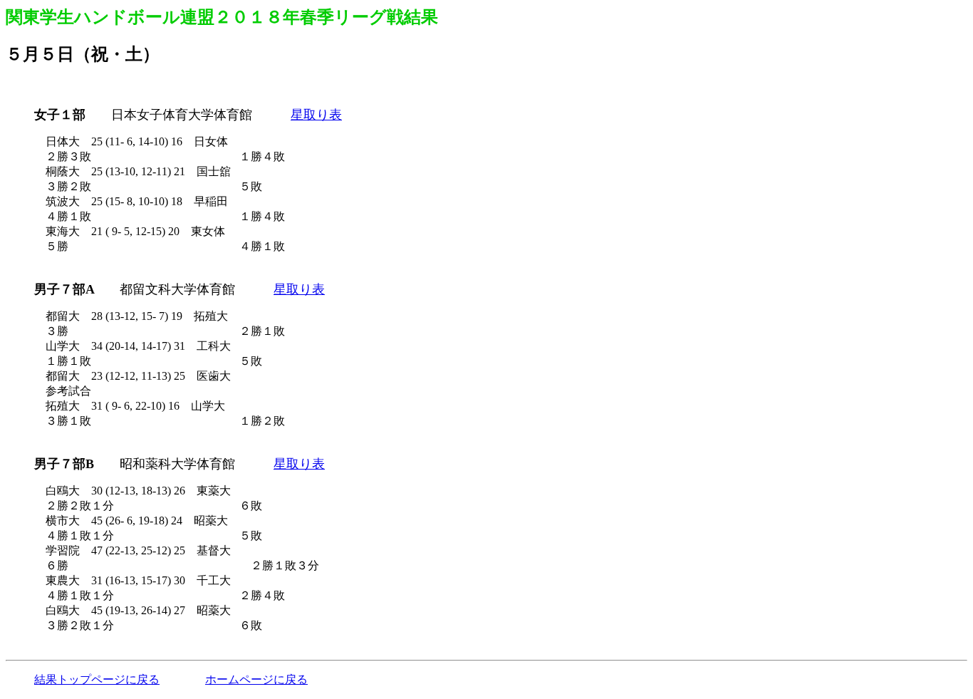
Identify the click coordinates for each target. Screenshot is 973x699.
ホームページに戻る (256, 679)
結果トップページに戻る (97, 679)
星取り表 (316, 115)
